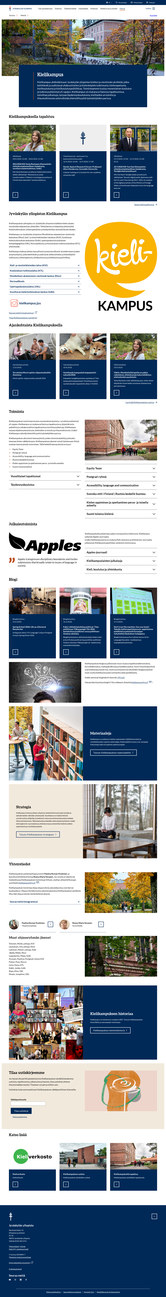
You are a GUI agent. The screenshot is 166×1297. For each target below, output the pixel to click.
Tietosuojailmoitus (20, 1117)
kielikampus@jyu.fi (139, 682)
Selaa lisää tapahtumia (144, 204)
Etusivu (12, 15)
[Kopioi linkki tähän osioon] (56, 116)
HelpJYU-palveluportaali (18, 1249)
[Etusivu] (20, 8)
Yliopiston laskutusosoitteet (20, 1257)
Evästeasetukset (15, 1269)
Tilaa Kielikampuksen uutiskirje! (23, 318)
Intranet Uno (89, 1292)
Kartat (22, 1246)
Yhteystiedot (14, 1246)
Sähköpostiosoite (18, 1099)
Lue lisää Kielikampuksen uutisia (140, 402)
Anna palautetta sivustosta (19, 1263)
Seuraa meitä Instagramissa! (21, 313)
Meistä (23, 15)
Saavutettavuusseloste (72, 1292)
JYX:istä (120, 677)
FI (109, 3)
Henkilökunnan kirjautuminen (108, 1292)
